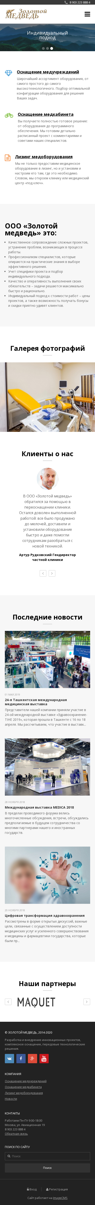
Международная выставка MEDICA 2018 (39, 807)
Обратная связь (16, 1134)
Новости (11, 1099)
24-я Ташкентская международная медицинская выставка (36, 702)
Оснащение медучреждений (48, 72)
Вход (33, 1189)
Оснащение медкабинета (46, 114)
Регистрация (58, 1189)
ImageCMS (60, 1198)
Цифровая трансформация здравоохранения (45, 915)
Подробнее (47, 37)
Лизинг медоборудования (44, 156)
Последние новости (47, 617)
